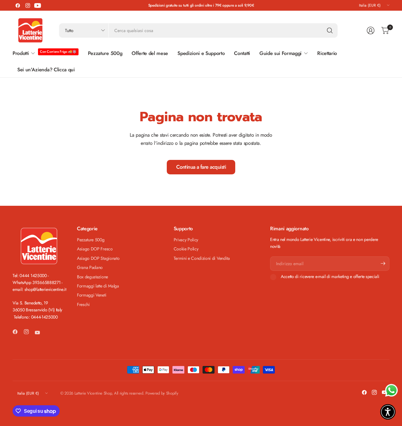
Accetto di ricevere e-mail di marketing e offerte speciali (330, 277)
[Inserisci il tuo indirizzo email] (383, 263)
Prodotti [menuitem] (21, 53)
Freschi (83, 304)
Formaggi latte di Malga (98, 286)
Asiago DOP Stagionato (98, 258)
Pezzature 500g (91, 240)
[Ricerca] (330, 30)
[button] (388, 412)
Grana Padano (90, 267)
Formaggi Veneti (91, 295)
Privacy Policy (186, 240)
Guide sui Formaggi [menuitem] (280, 53)
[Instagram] (28, 5)
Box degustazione (92, 277)
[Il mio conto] (370, 30)
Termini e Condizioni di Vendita (202, 258)
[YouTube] (38, 5)
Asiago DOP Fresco (95, 249)
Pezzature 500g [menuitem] (105, 53)
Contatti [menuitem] (242, 53)
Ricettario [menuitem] (327, 53)
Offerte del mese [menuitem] (150, 53)
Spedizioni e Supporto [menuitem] (201, 53)
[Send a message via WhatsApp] (391, 390)
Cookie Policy (186, 249)
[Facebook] (18, 5)
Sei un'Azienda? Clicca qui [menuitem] (46, 69)
